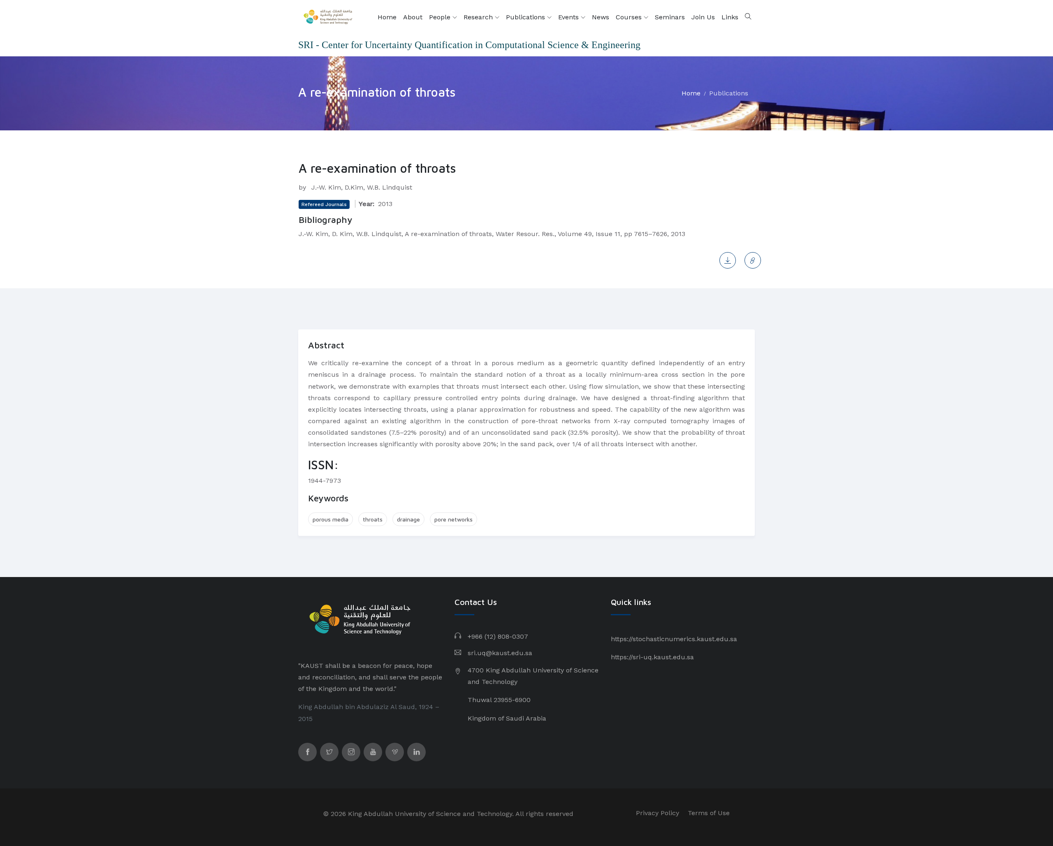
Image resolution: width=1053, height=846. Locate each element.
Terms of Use (709, 813)
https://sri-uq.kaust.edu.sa (652, 657)
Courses (630, 17)
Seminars (670, 17)
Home (387, 17)
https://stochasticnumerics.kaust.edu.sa (674, 639)
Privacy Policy (657, 813)
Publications (526, 17)
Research (479, 17)
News (600, 17)
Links (729, 17)
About (412, 17)
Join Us (703, 17)
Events (569, 17)
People (440, 17)
